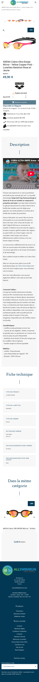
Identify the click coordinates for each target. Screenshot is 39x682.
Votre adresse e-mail (8, 663)
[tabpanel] (20, 522)
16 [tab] (25, 557)
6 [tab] (19, 554)
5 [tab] (17, 554)
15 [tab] (23, 557)
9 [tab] (29, 554)
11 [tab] (35, 554)
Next (33, 21)
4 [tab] (13, 554)
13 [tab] (17, 557)
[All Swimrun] (19, 2)
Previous (5, 21)
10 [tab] (31, 554)
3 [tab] (11, 554)
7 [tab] (23, 554)
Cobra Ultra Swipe (24, 266)
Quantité (6, 97)
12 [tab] (13, 557)
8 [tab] (25, 554)
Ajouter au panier (19, 102)
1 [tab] (5, 554)
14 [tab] (19, 557)
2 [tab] (7, 554)
